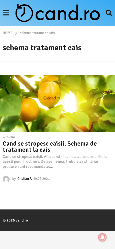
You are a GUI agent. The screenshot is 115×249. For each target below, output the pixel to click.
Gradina (9, 137)
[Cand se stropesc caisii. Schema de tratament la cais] (57, 103)
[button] (6, 12)
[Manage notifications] (102, 237)
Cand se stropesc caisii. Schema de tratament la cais (50, 147)
